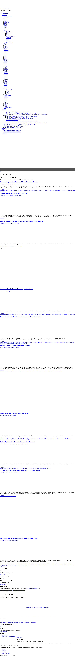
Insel (15, 314)
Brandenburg (8, 33)
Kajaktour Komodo (39, 438)
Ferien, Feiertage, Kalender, (8, 636)
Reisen (53, 314)
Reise (35, 314)
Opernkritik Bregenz (56, 190)
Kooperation (4, 650)
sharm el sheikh (66, 342)
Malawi (5, 67)
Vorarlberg (3, 191)
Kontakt (3, 649)
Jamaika (5, 57)
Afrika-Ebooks (6, 115)
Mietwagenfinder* (5, 635)
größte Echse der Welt (19, 438)
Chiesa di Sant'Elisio (53, 563)
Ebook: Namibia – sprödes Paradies (12, 120)
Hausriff (14, 342)
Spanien (5, 88)
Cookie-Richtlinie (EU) (6, 653)
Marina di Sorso (10, 564)
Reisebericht (41, 342)
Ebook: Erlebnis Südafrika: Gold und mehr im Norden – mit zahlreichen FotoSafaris (19, 118)
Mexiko (5, 70)
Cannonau (45, 563)
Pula (30, 564)
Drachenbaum (8, 314)
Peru (5, 78)
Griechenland (6, 50)
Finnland (5, 46)
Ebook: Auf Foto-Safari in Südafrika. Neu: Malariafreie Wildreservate (17, 117)
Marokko (5, 68)
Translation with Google (4, 13)
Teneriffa (7, 93)
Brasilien (5, 26)
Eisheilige (15, 468)
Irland (5, 54)
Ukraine (5, 99)
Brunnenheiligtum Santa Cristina (31, 563)
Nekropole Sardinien (17, 564)
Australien (5, 23)
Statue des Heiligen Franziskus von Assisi (6, 565)
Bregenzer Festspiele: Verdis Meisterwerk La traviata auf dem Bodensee (19, 182)
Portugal (5, 81)
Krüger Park (2, 246)
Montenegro (6, 71)
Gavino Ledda (64, 563)
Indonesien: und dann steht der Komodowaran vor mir (14, 413)
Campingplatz (11, 468)
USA (5, 102)
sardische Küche (66, 564)
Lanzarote (7, 91)
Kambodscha (6, 59)
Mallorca (7, 92)
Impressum (4, 652)
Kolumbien (6, 61)
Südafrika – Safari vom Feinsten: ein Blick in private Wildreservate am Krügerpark (22, 221)
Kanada (5, 60)
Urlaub (58, 314)
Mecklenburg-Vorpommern (10, 36)
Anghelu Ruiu (2, 563)
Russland (5, 83)
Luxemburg (6, 66)
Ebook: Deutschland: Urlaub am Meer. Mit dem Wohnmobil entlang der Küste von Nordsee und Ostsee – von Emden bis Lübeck (27, 114)
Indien (5, 52)
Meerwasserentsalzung (29, 342)
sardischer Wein (72, 564)
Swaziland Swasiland (7, 95)
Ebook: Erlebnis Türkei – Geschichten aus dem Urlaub (13, 127)
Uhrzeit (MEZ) (19, 637)
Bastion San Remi (23, 563)
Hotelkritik (23, 342)
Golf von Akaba (9, 342)
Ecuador (5, 44)
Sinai (4, 343)
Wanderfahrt (47, 468)
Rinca (5, 439)
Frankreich (6, 47)
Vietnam (5, 106)
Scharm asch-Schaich (49, 342)
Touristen (16, 343)
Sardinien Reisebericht (53, 564)
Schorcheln (62, 342)
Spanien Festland (9, 89)
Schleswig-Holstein (9, 41)
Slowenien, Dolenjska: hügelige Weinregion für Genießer (15, 345)
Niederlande (6, 74)
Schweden (5, 84)
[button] (37, 168)
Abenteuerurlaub (2, 438)
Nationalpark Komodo (61, 438)
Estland (5, 45)
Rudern (40, 468)
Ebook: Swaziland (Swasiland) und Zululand (13, 119)
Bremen (7, 34)
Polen (5, 80)
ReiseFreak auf (5, 591)
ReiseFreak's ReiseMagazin (4, 8)
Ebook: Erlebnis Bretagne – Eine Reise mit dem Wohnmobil (13, 126)
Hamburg (7, 35)
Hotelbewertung (18, 342)
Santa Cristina (43, 564)
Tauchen (7, 343)
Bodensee (1, 468)
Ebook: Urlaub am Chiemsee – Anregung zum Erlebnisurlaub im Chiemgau (18, 111)
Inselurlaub (18, 314)
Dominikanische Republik (8, 43)
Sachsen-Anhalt (8, 40)
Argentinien (6, 21)
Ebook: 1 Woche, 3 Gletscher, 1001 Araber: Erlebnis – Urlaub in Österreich (16, 125)
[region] (37, 154)
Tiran (10, 343)
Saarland (7, 39)
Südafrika (5, 94)
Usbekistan (6, 103)
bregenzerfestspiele (19, 190)
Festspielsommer (40, 190)
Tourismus (12, 343)
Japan (5, 58)
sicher (73, 342)
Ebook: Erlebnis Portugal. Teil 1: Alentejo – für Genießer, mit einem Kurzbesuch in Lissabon (19, 123)
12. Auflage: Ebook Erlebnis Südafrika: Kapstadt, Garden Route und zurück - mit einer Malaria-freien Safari (37, 616)
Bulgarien (5, 27)
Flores (14, 438)
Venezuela (5, 105)
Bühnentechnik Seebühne (26, 190)
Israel (5, 55)
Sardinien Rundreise (60, 564)
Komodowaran (50, 438)
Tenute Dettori (20, 565)
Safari (17, 246)
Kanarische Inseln (27, 314)
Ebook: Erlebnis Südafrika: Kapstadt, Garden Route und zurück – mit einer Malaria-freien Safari (21, 116)
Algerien (5, 19)
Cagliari (41, 563)
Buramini (38, 563)
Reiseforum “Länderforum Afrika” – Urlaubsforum (12, 132)
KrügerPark (6, 246)
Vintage (20, 195)
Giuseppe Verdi (46, 190)
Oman (5, 75)
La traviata (51, 190)
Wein (50, 468)
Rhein (38, 468)
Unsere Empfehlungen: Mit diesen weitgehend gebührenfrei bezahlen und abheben (18, 622)
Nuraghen (27, 564)
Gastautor (5, 415)
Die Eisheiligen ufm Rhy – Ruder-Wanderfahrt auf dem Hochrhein (17, 442)
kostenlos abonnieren (30, 588)
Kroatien (5, 62)
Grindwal (12, 314)
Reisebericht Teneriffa (47, 314)
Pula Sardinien (33, 564)
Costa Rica (6, 29)
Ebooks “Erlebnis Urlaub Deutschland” (10, 110)
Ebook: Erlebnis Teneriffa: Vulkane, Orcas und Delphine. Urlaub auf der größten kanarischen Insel (20, 124)
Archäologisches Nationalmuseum (10, 563)
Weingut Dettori (25, 565)
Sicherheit (1, 343)
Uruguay (5, 101)
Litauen (5, 65)
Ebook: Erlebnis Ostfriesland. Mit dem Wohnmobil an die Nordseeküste (17, 112)
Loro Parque (32, 314)
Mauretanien (6, 69)
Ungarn (5, 100)
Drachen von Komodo (9, 438)
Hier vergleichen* (3, 584)
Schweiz (5, 85)
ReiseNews (4, 109)
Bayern (7, 32)
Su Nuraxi (15, 565)
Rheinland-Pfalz (8, 38)
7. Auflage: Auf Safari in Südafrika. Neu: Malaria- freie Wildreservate (37, 607)
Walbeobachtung (64, 314)
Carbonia (48, 563)
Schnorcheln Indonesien (10, 439)
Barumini (17, 563)
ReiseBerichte (4, 15)
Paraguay (5, 77)
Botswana (5, 25)
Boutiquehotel (6, 468)
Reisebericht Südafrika (12, 246)
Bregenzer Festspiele (12, 190)
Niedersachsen (8, 37)
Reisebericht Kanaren (40, 314)
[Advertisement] (31, 268)
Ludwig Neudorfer (8, 540)
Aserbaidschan (6, 22)
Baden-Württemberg (9, 31)
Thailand (5, 96)
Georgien (5, 48)
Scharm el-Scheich (56, 342)
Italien (5, 56)
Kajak (34, 438)
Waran (29, 439)
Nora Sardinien (23, 564)
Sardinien (47, 564)
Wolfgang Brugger (9, 195)
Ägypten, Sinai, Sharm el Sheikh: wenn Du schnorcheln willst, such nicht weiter (20, 316)
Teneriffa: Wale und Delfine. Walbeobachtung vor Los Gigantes (16, 289)
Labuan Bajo (55, 438)
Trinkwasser (20, 343)
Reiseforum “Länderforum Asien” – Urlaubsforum (12, 131)
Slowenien (6, 87)
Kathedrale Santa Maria (4, 564)
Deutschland (6, 30)
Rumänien (5, 82)
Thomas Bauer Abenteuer (23, 439)
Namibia (5, 72)
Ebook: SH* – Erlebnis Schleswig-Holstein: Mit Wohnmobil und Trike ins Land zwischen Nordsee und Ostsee (24, 113)
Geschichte (19, 468)
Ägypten (5, 17)
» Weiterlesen (2, 189)
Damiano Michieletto (34, 190)
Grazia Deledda (69, 563)
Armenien (5, 20)
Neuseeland (6, 73)
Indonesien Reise (30, 438)
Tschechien (6, 97)
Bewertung (5, 342)
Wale (68, 314)
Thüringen (7, 42)
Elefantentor (59, 563)
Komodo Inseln (44, 438)
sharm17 (70, 342)
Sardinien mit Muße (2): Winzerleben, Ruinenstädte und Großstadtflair (19, 538)
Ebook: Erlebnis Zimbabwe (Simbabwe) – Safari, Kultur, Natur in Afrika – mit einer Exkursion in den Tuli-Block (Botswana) (26, 122)
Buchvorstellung (4, 128)
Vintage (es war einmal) (8, 107)
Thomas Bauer (16, 439)
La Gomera (8, 90)
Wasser (26, 343)
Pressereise (35, 342)
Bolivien (5, 24)
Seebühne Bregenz (67, 190)
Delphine (4, 314)
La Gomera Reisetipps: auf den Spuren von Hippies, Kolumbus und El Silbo (20, 470)
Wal (60, 314)
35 (3, 566)
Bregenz (7, 190)
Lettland (5, 64)
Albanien (5, 18)
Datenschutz (37, 588)
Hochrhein (22, 468)
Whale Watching (72, 314)
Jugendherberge (29, 468)
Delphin (1, 314)
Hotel (26, 468)
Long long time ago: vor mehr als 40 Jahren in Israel (14, 193)
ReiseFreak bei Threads (4, 590)
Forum (3, 129)
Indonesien (6, 53)
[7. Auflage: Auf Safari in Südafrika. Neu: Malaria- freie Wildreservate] (37, 605)
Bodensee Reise (2, 190)
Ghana (5, 49)
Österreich (5, 76)
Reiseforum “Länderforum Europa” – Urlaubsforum (12, 130)
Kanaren (22, 314)
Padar (66, 438)
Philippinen (6, 79)
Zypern (5, 108)
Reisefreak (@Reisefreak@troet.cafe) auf (16, 590)
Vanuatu (5, 104)
